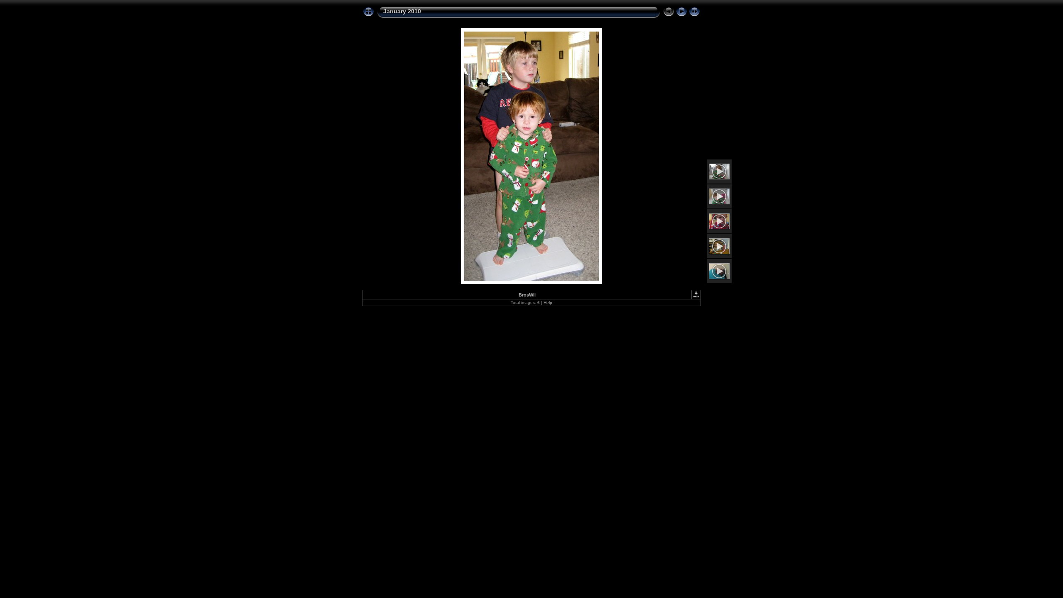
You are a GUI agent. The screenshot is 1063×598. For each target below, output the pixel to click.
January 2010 (402, 11)
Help (548, 302)
